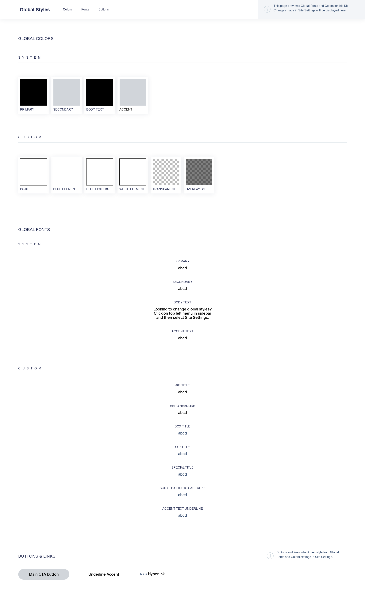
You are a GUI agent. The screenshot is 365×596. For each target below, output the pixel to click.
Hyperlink (156, 574)
